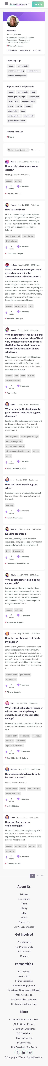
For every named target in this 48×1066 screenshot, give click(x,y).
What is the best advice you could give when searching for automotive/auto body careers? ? (23, 273)
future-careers (13, 380)
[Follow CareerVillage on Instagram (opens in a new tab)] (30, 1052)
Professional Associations (24, 999)
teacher (9, 740)
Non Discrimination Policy (24, 1047)
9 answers (24, 186)
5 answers (24, 461)
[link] (24, 178)
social (19, 106)
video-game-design (16, 97)
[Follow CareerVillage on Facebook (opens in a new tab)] (17, 1052)
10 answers (25, 751)
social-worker (14, 116)
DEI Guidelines (24, 1033)
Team (24, 903)
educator (21, 740)
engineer (10, 851)
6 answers (24, 311)
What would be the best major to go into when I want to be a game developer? (22, 412)
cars (23, 111)
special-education (14, 745)
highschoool (11, 241)
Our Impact (24, 899)
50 (42, 875)
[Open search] (29, 4)
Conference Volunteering (24, 1004)
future (31, 375)
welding (9, 505)
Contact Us (24, 922)
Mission (24, 894)
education (24, 736)
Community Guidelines (24, 1028)
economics (12, 111)
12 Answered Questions (18, 150)
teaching (37, 736)
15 (32, 875)
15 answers (25, 615)
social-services (28, 101)
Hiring (24, 908)
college (18, 610)
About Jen (35, 150)
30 (37, 875)
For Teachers (24, 951)
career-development (17, 75)
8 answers (24, 386)
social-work (34, 97)
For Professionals (24, 946)
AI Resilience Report (24, 1024)
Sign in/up (37, 4)
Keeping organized (15, 533)
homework (18, 551)
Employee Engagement (24, 985)
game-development (16, 120)
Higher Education (24, 980)
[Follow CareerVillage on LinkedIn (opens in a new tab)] (23, 1052)
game (10, 106)
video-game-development (18, 451)
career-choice (33, 71)
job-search (28, 116)
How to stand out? (15, 209)
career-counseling (16, 71)
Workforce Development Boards (24, 990)
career (11, 66)
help (33, 92)
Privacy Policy (24, 1042)
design (18, 181)
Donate (24, 956)
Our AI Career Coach (24, 926)
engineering (20, 846)
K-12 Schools (24, 971)
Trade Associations (24, 994)
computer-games (14, 441)
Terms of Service (24, 1038)
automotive (13, 101)
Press (24, 917)
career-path (23, 66)
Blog (24, 912)
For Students (24, 942)
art (16, 375)
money (28, 106)
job (39, 846)
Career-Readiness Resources (24, 1019)
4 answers (24, 246)
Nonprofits (24, 976)
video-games (12, 436)
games (36, 451)
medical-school (13, 236)
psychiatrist (28, 236)
